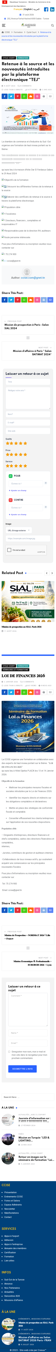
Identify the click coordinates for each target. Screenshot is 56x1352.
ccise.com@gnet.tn (33, 277)
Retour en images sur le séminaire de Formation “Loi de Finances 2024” (35, 1160)
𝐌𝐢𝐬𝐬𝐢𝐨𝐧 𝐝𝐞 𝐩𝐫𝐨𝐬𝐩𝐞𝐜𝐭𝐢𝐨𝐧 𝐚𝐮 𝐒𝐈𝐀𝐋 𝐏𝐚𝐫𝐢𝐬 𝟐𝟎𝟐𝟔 (21, 627)
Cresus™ (42, 1350)
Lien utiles (9, 1260)
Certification (10, 1252)
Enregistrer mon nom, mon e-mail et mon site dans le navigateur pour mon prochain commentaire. (29, 1054)
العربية (36, 9)
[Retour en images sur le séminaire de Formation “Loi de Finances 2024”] (8, 1158)
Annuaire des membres (15, 1248)
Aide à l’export (38, 1115)
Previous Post (15, 321)
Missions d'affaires (41, 1319)
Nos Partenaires (12, 1288)
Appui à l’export (11, 1236)
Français (18, 9)
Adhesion (8, 1240)
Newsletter (9, 1209)
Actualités (23, 1115)
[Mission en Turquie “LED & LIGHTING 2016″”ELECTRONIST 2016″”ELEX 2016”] (8, 1139)
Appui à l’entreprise (13, 1244)
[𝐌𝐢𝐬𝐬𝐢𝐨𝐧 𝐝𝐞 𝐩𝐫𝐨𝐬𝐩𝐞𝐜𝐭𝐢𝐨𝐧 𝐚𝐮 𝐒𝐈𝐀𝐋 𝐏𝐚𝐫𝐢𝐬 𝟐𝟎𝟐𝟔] (8, 1324)
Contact (8, 1217)
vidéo (21, 1134)
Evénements (24, 1319)
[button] (46, 573)
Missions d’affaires (13, 1300)
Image (8, 524)
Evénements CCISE (13, 1196)
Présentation (10, 1192)
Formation (9, 1256)
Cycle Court (37, 1153)
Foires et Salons (12, 1200)
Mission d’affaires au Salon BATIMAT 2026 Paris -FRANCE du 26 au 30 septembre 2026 (36, 1340)
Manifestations (11, 1213)
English (28, 9)
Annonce (8, 1283)
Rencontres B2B (12, 1296)
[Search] (52, 25)
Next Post (43, 348)
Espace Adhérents (13, 1204)
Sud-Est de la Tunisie (14, 1279)
